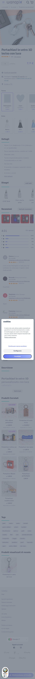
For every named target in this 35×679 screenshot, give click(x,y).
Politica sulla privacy (10, 337)
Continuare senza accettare (17, 346)
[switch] (5, 676)
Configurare (17, 351)
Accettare (17, 356)
